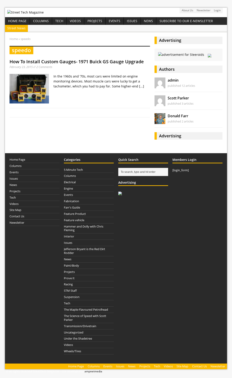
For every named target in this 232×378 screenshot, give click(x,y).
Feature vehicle (74, 220)
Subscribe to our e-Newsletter (186, 21)
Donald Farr (178, 115)
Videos (75, 21)
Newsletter (203, 10)
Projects (94, 21)
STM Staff (70, 291)
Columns (41, 21)
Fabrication (71, 201)
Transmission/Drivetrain (80, 326)
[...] (141, 86)
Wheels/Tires (72, 351)
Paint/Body (71, 265)
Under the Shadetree (78, 338)
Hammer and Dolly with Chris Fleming (83, 228)
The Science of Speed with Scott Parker (85, 318)
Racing (68, 284)
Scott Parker (178, 98)
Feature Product (75, 214)
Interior (69, 236)
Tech (59, 21)
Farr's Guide (72, 207)
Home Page (17, 21)
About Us (187, 10)
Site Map (15, 210)
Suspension (72, 297)
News (148, 21)
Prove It (69, 278)
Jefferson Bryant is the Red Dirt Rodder (84, 251)
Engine (68, 188)
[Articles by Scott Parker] (160, 103)
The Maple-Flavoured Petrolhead (86, 310)
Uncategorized (73, 332)
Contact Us (17, 216)
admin (173, 80)
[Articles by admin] (160, 86)
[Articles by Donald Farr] (160, 121)
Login (217, 10)
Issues (132, 21)
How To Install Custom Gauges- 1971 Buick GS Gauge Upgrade (77, 62)
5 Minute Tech (73, 170)
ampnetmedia (93, 371)
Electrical (70, 182)
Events (114, 21)
